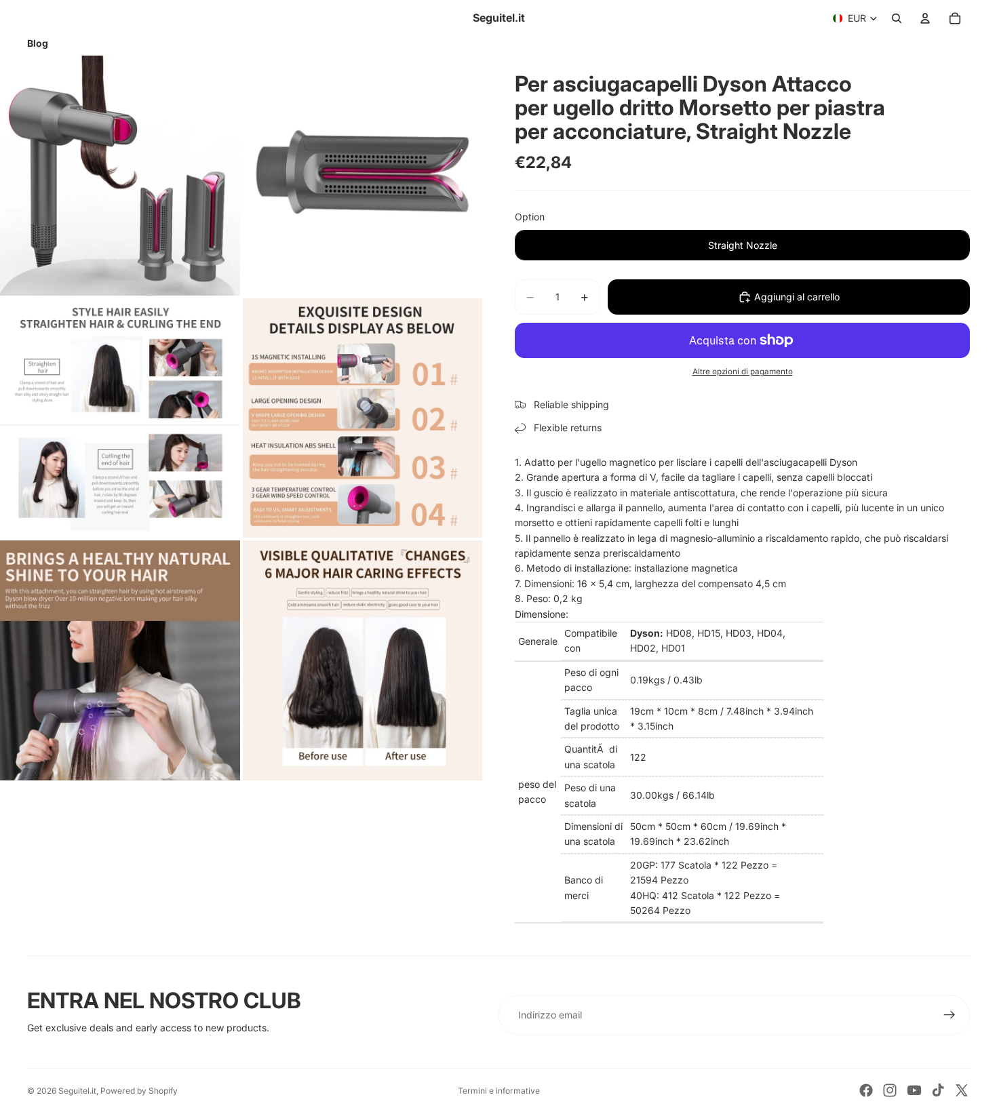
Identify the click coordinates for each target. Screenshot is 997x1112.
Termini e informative (499, 1091)
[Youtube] (914, 1090)
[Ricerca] (897, 18)
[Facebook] (866, 1090)
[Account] (925, 18)
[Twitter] (962, 1090)
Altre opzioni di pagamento (742, 371)
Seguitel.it (77, 1091)
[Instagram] (890, 1090)
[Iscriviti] (949, 1015)
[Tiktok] (938, 1090)
